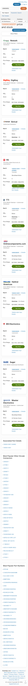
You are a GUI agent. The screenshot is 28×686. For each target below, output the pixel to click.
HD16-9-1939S (7, 514)
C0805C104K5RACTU (9, 602)
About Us (22, 671)
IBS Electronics (13, 324)
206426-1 (6, 461)
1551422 (5, 475)
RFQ (18, 186)
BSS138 (5, 628)
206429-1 (6, 504)
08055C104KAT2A (8, 638)
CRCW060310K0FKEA (9, 589)
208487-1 (6, 471)
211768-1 (5, 465)
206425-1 (6, 491)
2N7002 (5, 652)
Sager (13, 363)
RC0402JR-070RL (8, 592)
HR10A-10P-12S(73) (8, 541)
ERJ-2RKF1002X (7, 642)
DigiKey (13, 82)
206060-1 (6, 501)
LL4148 (5, 665)
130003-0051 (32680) (9, 444)
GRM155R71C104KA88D (10, 609)
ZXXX (4, 586)
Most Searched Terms (10, 672)
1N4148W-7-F (7, 605)
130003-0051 (16, 293)
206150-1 (6, 511)
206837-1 (6, 531)
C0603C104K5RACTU (9, 612)
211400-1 (6, 478)
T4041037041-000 (8, 527)
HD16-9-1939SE (8, 508)
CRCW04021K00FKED (9, 599)
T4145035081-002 (8, 534)
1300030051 (15, 49)
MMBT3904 (6, 579)
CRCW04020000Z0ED (9, 622)
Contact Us (14, 671)
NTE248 (5, 569)
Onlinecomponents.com (14, 246)
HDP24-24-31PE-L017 (9, 537)
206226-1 (6, 498)
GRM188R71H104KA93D (10, 595)
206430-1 (6, 488)
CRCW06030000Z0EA (9, 619)
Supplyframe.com (14, 684)
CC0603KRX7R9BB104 (9, 625)
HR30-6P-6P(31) (8, 518)
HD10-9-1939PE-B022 (9, 547)
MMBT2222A (7, 635)
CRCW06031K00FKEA (9, 645)
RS (11, 162)
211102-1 (5, 484)
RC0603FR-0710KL (8, 632)
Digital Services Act (14, 676)
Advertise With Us (14, 680)
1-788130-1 (6, 544)
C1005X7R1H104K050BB (10, 572)
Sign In (25, 4)
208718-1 (6, 521)
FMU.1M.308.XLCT (8, 551)
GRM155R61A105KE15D (10, 648)
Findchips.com (2, 3)
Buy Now (18, 64)
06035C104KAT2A (8, 655)
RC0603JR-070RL (8, 662)
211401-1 (5, 554)
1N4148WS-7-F (7, 615)
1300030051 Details (19, 30)
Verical (10, 123)
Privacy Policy (13, 674)
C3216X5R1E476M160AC (10, 582)
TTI (13, 202)
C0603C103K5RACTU (9, 658)
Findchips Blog (23, 2)
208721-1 (6, 468)
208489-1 (6, 524)
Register (17, 4)
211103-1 (5, 557)
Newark (13, 42)
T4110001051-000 (8, 494)
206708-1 (6, 481)
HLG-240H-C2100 (8, 576)
